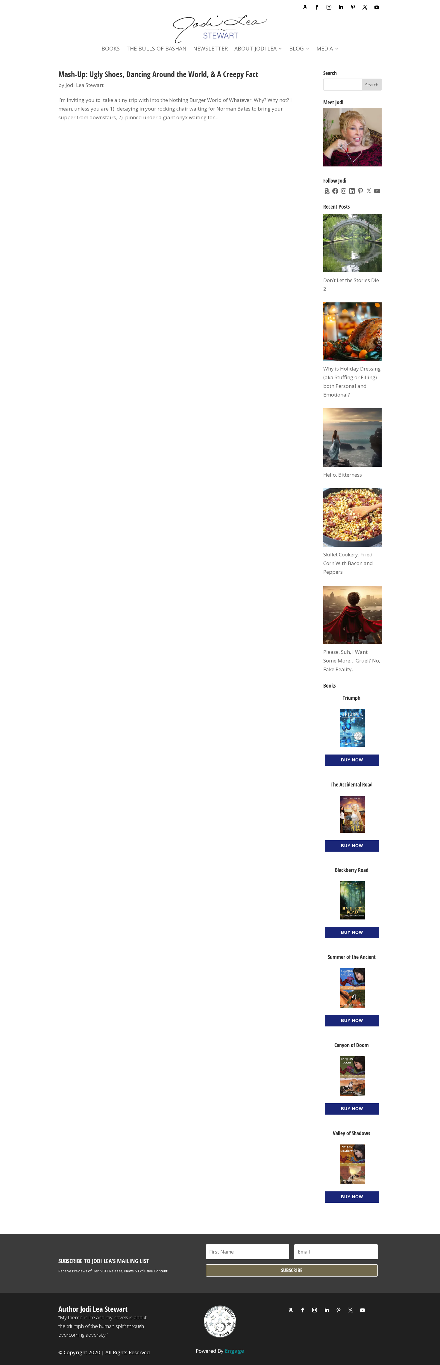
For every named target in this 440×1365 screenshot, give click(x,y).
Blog (296, 49)
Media (324, 49)
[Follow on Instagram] (329, 7)
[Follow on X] (365, 7)
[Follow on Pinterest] (353, 7)
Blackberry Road (351, 869)
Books (110, 49)
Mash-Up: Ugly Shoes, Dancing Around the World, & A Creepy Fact (158, 74)
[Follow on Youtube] (377, 7)
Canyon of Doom (351, 1045)
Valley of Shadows (351, 1133)
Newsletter (210, 49)
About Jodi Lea (255, 49)
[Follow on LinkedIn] (341, 7)
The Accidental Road (352, 784)
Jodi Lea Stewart (85, 85)
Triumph (351, 697)
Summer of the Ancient (352, 956)
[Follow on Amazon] (305, 7)
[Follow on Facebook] (317, 7)
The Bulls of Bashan (156, 49)
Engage (234, 1350)
